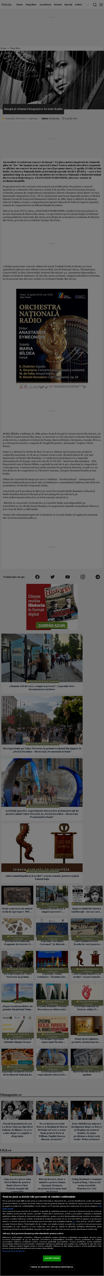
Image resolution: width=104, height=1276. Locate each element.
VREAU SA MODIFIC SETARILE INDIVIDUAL (52, 1267)
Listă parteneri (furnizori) (13, 1251)
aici (74, 1221)
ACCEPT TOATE (52, 1258)
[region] (52, 1234)
